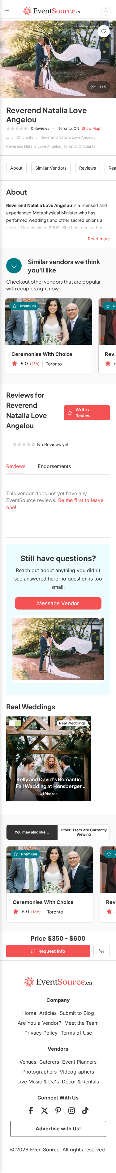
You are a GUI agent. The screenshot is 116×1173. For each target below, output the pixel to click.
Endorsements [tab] (54, 466)
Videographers (77, 1072)
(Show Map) (90, 128)
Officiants (24, 137)
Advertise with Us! (58, 1128)
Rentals (90, 1081)
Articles (48, 1013)
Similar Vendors (51, 168)
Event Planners (79, 1062)
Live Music (29, 1081)
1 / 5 (102, 87)
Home (29, 1013)
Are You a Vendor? (39, 1023)
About (16, 168)
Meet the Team (81, 1023)
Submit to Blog (77, 1013)
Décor (69, 1081)
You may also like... (32, 832)
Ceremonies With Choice (41, 354)
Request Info (51, 951)
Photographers (39, 1072)
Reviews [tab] (15, 466)
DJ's (53, 1081)
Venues (27, 1062)
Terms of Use (76, 1033)
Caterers (49, 1062)
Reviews (87, 168)
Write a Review (83, 412)
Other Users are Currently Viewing (84, 832)
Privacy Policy (41, 1033)
